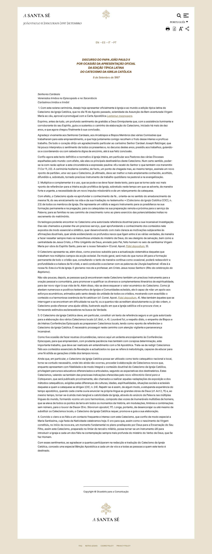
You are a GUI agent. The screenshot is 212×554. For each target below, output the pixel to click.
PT (114, 42)
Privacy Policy (123, 546)
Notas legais (91, 546)
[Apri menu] (186, 15)
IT (109, 42)
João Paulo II (33, 23)
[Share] (187, 29)
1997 (64, 23)
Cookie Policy (107, 546)
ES (103, 42)
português (177, 22)
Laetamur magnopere (119, 115)
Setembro (75, 23)
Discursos (52, 23)
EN (97, 42)
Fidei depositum (135, 246)
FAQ (80, 546)
